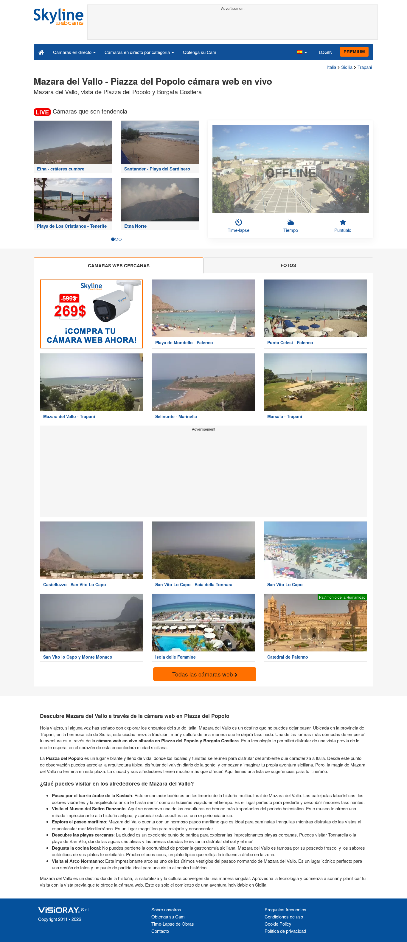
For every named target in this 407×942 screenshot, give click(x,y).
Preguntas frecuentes (285, 909)
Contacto (160, 931)
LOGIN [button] (326, 52)
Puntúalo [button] (342, 230)
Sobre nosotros (166, 909)
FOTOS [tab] (288, 265)
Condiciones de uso (284, 916)
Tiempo (290, 230)
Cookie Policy (278, 924)
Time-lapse (238, 230)
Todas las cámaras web (203, 674)
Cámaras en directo (73, 52)
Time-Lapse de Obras (172, 924)
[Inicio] (41, 51)
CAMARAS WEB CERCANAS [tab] (119, 265)
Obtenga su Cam (199, 52)
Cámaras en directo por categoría (138, 52)
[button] (301, 51)
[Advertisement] (233, 26)
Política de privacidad (285, 931)
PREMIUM (354, 51)
